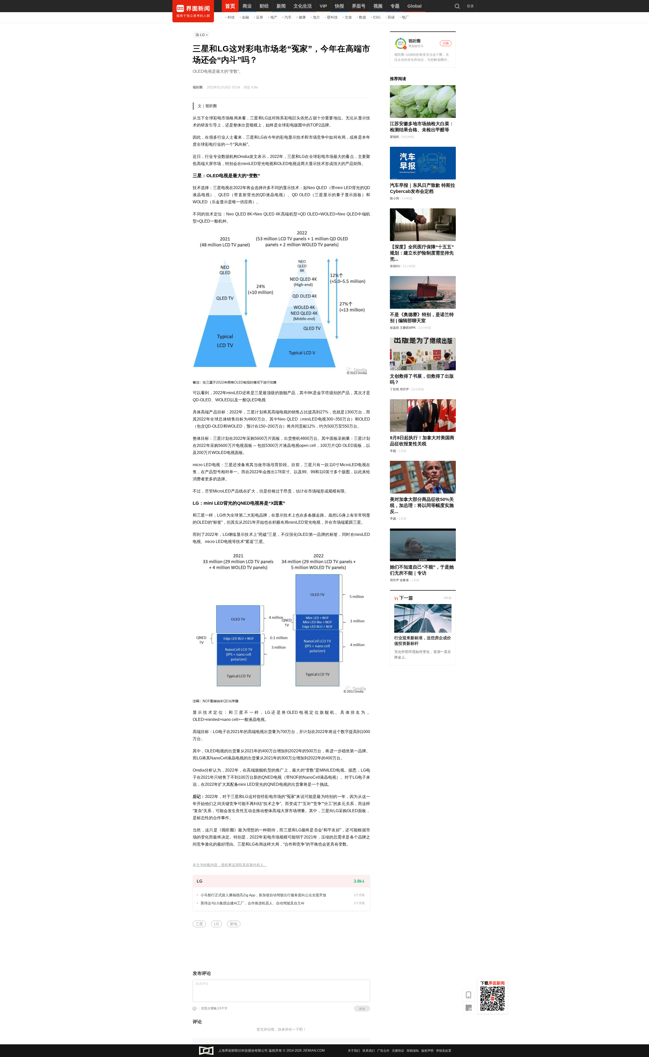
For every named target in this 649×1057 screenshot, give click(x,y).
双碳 (391, 17)
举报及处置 (443, 1050)
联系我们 (369, 1050)
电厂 (405, 17)
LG (202, 35)
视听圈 (198, 87)
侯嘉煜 (394, 328)
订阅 (446, 43)
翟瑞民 (394, 137)
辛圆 (393, 451)
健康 (302, 17)
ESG (377, 17)
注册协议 (398, 1050)
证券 (259, 17)
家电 (234, 924)
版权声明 (427, 1050)
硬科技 (332, 17)
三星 (199, 924)
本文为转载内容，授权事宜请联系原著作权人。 (230, 865)
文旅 (348, 17)
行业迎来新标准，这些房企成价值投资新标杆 (422, 641)
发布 (362, 1009)
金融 (245, 17)
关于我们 (354, 1050)
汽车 (288, 17)
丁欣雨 (394, 389)
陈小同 (394, 198)
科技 (231, 17)
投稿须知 (413, 1050)
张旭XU (395, 266)
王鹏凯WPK (408, 328)
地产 (273, 17)
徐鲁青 (404, 580)
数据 (362, 17)
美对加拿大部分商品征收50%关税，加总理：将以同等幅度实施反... (422, 505)
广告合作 (383, 1050)
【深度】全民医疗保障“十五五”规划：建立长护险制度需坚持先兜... (422, 253)
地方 (316, 17)
